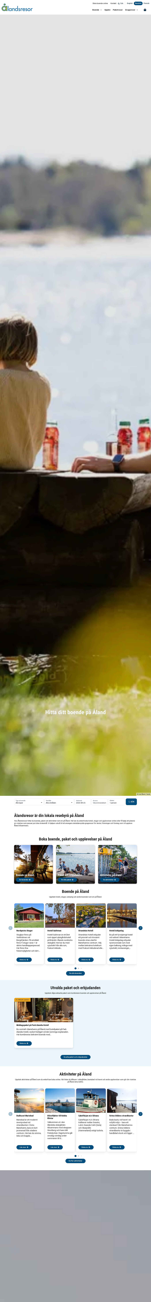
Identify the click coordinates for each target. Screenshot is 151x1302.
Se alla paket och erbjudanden (75, 1057)
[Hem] (17, 7)
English (130, 3)
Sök (132, 802)
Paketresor (118, 10)
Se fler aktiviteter (75, 1161)
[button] (75, 968)
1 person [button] (113, 803)
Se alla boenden (75, 973)
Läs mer (23, 1147)
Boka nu (23, 960)
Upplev (107, 10)
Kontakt (113, 3)
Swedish (138, 3)
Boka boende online (100, 3)
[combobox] (29, 801)
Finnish (146, 3)
